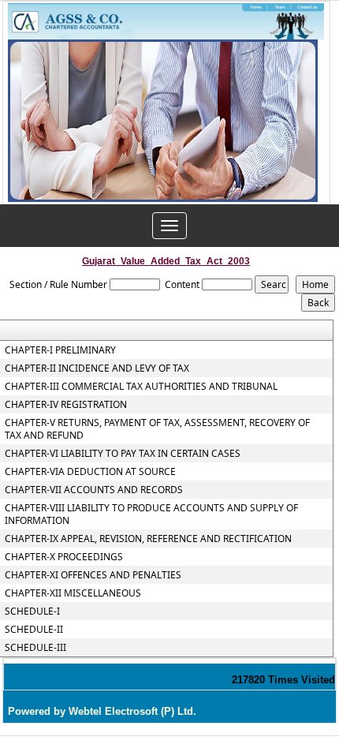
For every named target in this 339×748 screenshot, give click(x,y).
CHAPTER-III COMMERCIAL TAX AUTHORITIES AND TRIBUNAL (141, 386)
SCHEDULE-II (34, 629)
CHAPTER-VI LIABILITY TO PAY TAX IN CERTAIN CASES (122, 453)
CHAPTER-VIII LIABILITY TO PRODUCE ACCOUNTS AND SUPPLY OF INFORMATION (151, 514)
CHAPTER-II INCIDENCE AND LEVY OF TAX (97, 368)
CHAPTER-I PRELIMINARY (60, 350)
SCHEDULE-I (32, 611)
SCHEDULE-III (35, 647)
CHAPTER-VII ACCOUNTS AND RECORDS (94, 490)
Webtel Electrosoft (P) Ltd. (132, 711)
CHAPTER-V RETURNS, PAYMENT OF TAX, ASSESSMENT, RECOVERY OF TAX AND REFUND (157, 429)
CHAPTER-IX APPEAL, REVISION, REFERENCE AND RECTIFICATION (148, 539)
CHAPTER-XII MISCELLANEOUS (73, 593)
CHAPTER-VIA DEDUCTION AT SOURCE (90, 472)
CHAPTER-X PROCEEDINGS (64, 557)
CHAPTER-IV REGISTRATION (66, 404)
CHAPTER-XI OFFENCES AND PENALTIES (93, 575)
